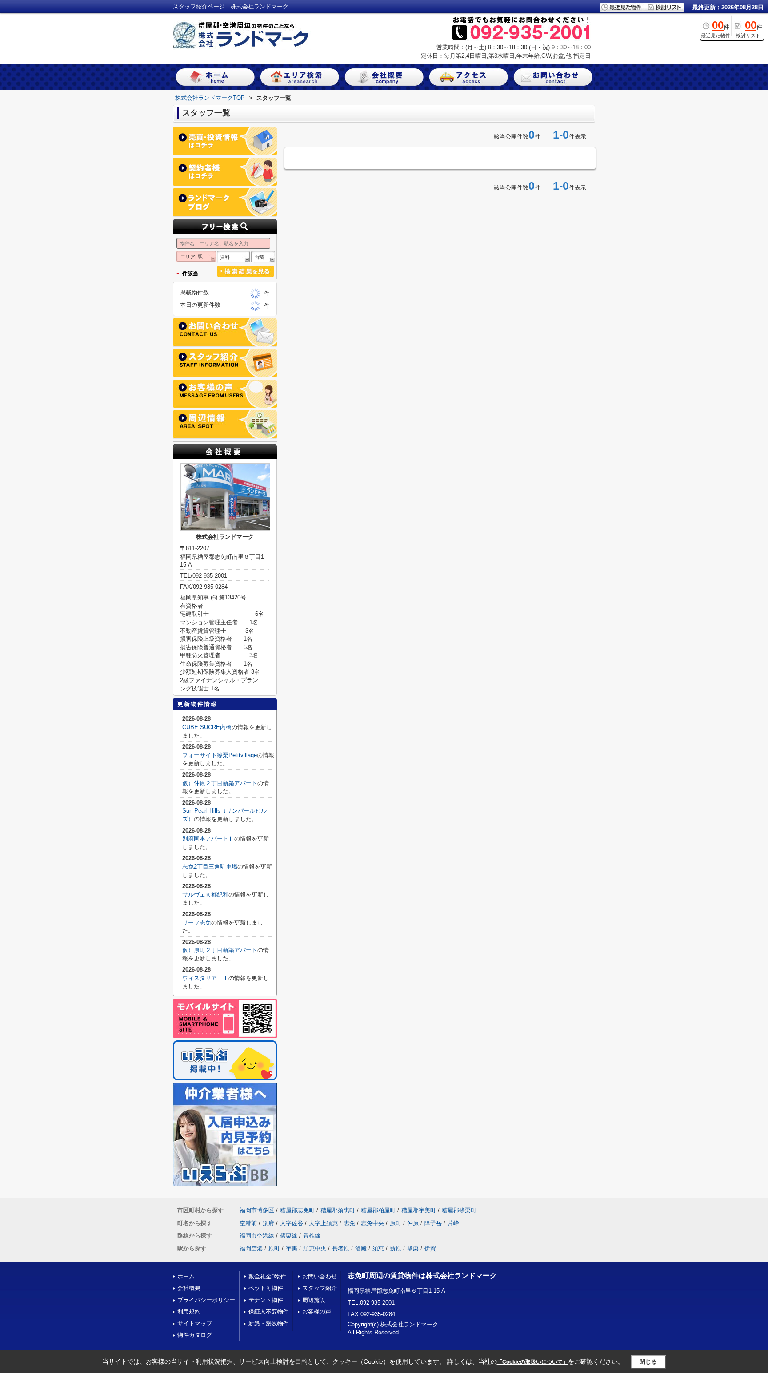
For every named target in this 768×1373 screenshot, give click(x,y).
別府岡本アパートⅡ (208, 838)
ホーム (186, 1276)
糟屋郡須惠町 (337, 1210)
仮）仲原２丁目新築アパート (219, 783)
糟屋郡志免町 (297, 1210)
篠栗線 (288, 1235)
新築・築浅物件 (268, 1323)
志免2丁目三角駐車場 (209, 866)
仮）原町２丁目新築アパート (219, 950)
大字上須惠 (323, 1223)
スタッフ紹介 (319, 1288)
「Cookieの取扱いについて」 (532, 1362)
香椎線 (311, 1235)
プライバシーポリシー (206, 1300)
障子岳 (433, 1223)
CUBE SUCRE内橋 (207, 727)
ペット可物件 (265, 1288)
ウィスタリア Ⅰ (205, 978)
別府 (268, 1223)
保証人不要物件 (268, 1311)
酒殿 (361, 1248)
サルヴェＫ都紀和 (205, 894)
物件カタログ (194, 1335)
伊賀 (430, 1248)
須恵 (378, 1248)
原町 (395, 1223)
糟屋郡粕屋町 (378, 1210)
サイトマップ (194, 1323)
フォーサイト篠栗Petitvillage (219, 755)
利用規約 (188, 1311)
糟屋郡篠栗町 (459, 1210)
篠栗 (413, 1248)
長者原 (340, 1248)
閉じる (648, 1361)
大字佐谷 (291, 1223)
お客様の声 (316, 1311)
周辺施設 (313, 1300)
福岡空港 (251, 1248)
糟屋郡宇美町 (418, 1210)
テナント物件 (265, 1300)
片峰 (453, 1223)
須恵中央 (314, 1248)
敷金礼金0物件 (267, 1276)
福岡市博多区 (257, 1210)
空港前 (248, 1223)
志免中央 (372, 1223)
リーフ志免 (196, 922)
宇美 (291, 1248)
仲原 (413, 1223)
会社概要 (188, 1288)
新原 (395, 1248)
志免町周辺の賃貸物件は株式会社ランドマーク (422, 1275)
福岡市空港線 (257, 1235)
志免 (349, 1223)
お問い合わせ (319, 1276)
